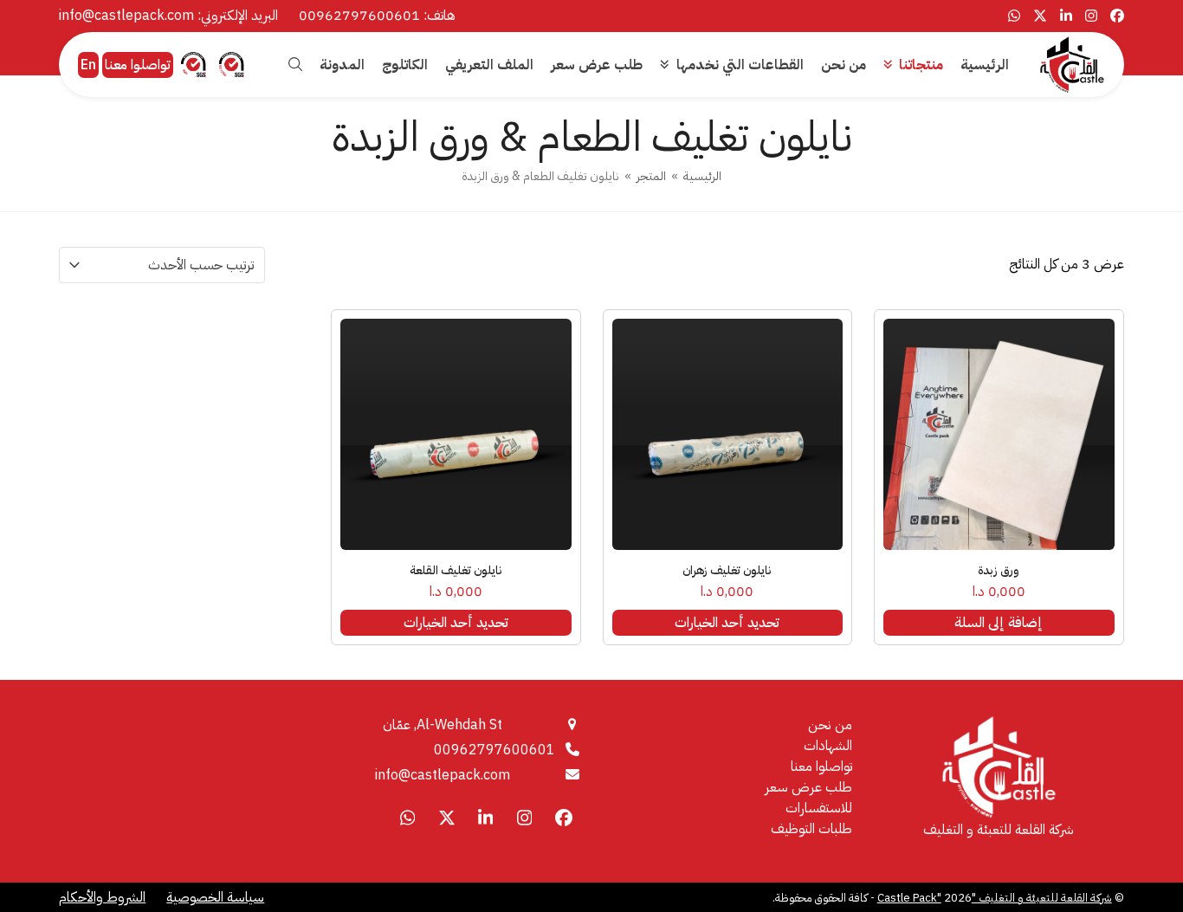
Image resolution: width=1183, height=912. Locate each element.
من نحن (830, 725)
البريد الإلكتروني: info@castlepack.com (168, 15)
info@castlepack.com (442, 775)
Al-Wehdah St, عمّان (442, 725)
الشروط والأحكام (102, 897)
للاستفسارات (818, 808)
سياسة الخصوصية (215, 897)
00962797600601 (494, 750)
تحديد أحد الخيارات (727, 622)
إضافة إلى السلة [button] (998, 622)
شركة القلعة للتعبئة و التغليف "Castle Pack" (994, 897)
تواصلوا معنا (138, 65)
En (88, 65)
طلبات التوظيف (811, 828)
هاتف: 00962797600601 (377, 15)
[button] (295, 65)
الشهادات (828, 745)
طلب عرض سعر (808, 787)
